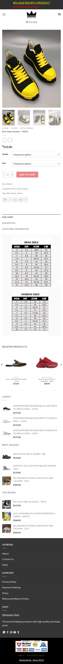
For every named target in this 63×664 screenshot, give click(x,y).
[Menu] (4, 14)
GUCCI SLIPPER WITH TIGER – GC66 (16, 380)
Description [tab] (8, 223)
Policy (5, 593)
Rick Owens (27, 128)
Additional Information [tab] (15, 229)
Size (4, 163)
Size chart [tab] (7, 217)
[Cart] (59, 14)
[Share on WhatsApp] (4, 199)
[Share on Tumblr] (26, 199)
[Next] (56, 69)
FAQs (5, 564)
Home (5, 128)
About (5, 553)
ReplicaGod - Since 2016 (31, 660)
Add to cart (27, 174)
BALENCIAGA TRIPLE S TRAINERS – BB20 (47, 380)
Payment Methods (11, 587)
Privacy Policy (9, 581)
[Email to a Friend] (15, 199)
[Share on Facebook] (10, 199)
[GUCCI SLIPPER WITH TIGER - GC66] (16, 363)
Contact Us (8, 559)
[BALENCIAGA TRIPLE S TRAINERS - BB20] (47, 363)
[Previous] (7, 69)
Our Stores (32, 655)
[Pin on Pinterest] (20, 199)
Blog (42, 655)
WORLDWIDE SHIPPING (26, 6)
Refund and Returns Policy (15, 598)
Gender (5, 154)
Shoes (14, 128)
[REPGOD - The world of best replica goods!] (31, 14)
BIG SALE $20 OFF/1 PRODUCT (31, 2)
